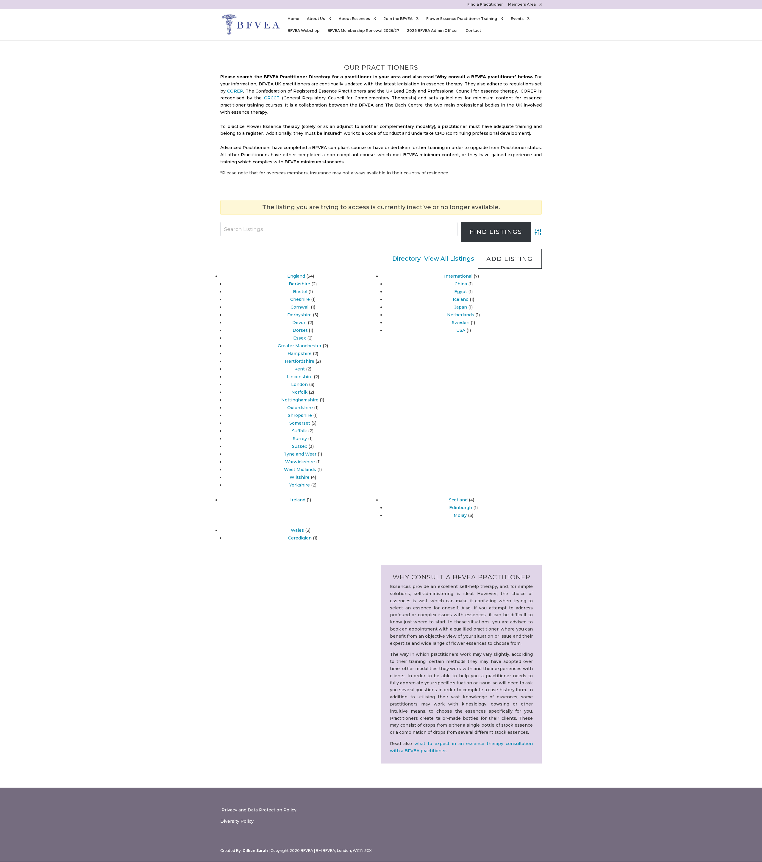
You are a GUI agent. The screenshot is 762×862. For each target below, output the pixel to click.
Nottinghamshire (299, 400)
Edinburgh (460, 507)
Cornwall (300, 307)
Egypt (460, 291)
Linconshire (300, 376)
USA (460, 330)
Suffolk (299, 431)
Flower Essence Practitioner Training (461, 19)
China (461, 284)
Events (517, 19)
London (299, 384)
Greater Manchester (299, 345)
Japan (460, 307)
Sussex (299, 446)
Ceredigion (300, 538)
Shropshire (300, 415)
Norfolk (299, 392)
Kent (299, 369)
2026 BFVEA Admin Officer (432, 31)
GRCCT (271, 98)
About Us (316, 19)
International (458, 276)
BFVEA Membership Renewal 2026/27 (363, 31)
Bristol (300, 291)
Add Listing (509, 258)
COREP (235, 91)
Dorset (300, 330)
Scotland (458, 500)
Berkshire (299, 284)
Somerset (299, 423)
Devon (299, 322)
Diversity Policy (237, 821)
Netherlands (460, 314)
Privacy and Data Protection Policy (258, 810)
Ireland (297, 500)
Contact (473, 31)
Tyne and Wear (300, 454)
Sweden (460, 322)
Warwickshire (300, 461)
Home (293, 19)
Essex (299, 338)
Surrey (300, 438)
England (296, 276)
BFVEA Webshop (304, 31)
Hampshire (300, 353)
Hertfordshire (299, 361)
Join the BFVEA (398, 19)
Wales (297, 530)
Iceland (461, 299)
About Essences (354, 19)
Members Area (522, 5)
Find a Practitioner (485, 5)
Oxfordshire (300, 407)
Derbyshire (299, 314)
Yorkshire (299, 485)
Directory (406, 258)
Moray (460, 515)
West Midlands (300, 469)
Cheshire (300, 299)
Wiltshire (300, 477)
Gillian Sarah (255, 850)
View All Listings (449, 258)
